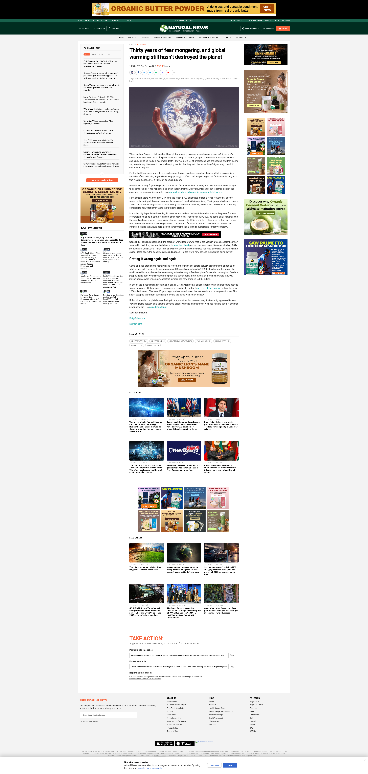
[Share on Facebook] (138, 72)
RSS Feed (212, 725)
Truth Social (254, 715)
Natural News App (216, 715)
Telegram (253, 708)
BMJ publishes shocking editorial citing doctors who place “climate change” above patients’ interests (183, 569)
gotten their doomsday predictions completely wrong (195, 192)
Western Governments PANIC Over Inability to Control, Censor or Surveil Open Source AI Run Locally (113, 257)
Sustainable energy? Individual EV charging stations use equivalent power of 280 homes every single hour (220, 570)
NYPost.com (135, 324)
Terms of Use (172, 731)
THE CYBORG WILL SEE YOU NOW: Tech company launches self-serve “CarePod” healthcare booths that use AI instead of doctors (145, 468)
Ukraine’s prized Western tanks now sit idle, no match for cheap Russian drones (101, 164)
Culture (145, 38)
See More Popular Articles (102, 180)
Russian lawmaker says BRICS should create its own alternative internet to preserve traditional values (220, 468)
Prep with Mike (102, 20)
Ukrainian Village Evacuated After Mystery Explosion (99, 122)
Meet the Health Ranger (176, 705)
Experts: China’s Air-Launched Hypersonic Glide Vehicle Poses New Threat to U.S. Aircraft (100, 154)
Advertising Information (176, 721)
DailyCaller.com (137, 318)
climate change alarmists (177, 78)
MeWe (252, 725)
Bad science (141, 45)
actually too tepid (157, 307)
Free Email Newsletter (175, 708)
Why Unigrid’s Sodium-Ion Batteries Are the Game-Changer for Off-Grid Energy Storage (101, 111)
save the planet (181, 245)
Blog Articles (214, 721)
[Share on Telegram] (150, 72)
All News (212, 705)
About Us (268, 20)
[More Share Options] (175, 72)
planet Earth (153, 345)
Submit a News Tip (174, 725)
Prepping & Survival (208, 38)
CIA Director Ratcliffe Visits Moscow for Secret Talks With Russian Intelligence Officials (100, 63)
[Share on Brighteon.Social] (132, 72)
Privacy (138, 752)
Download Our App (254, 20)
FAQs (277, 20)
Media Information (174, 718)
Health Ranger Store (217, 708)
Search (287, 20)
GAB (251, 728)
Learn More (214, 765)
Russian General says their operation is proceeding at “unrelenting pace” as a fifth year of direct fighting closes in (101, 75)
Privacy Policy (172, 728)
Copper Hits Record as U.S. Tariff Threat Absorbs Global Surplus (98, 131)
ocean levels (225, 78)
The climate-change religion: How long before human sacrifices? (145, 568)
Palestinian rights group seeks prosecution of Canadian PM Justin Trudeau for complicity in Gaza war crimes (221, 425)
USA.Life (253, 731)
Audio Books (127, 20)
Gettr (252, 718)
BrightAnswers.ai (237, 20)
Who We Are (172, 702)
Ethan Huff (181, 419)
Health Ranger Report (91, 228)
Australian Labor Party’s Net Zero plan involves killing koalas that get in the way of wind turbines (221, 610)
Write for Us (171, 715)
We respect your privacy (89, 721)
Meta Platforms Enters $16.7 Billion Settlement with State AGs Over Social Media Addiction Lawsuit (101, 99)
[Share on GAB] (157, 72)
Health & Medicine (162, 38)
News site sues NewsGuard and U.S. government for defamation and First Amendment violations (183, 467)
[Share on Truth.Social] (163, 72)
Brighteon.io (254, 702)
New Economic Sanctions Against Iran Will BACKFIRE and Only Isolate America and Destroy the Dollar (113, 299)
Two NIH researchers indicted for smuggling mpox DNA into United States (99, 142)
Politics (132, 38)
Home (80, 20)
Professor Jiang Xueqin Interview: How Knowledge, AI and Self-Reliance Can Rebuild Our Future (90, 299)
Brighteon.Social (256, 705)
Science (227, 38)
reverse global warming (209, 288)
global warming (212, 78)
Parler (252, 711)
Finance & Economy (185, 38)
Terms (145, 752)
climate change (158, 78)
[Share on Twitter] (144, 72)
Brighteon (89, 20)
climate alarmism (143, 78)
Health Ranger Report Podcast (221, 711)
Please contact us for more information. (145, 679)
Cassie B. (149, 66)
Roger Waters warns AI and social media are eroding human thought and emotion (101, 87)
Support (170, 711)
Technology (242, 38)
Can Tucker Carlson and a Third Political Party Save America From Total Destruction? (90, 279)
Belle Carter (144, 419)
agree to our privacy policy (150, 768)
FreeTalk (253, 721)
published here (160, 756)
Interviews (115, 20)
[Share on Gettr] (169, 72)
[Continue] (134, 715)
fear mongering (197, 78)
